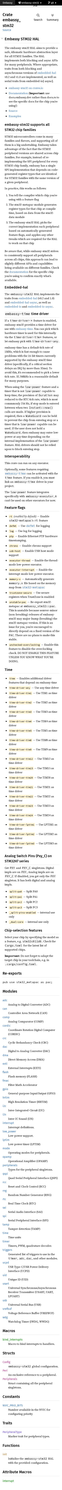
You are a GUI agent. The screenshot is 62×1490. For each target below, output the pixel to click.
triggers (7, 1250)
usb (5, 1300)
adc (5, 1000)
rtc (4, 1199)
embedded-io (13, 306)
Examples (15, 116)
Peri (5, 1370)
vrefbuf (7, 1308)
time (5, 1233)
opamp (7, 1156)
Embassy (7, 2)
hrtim (6, 1097)
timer (6, 1241)
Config (6, 1362)
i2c (4, 1106)
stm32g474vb (13, 8)
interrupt (8, 1123)
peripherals (10, 1165)
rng (5, 1190)
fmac (6, 1080)
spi (4, 1216)
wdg (5, 1317)
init (5, 1454)
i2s (4, 1114)
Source (7, 30)
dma (5, 1055)
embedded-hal (46, 73)
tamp (6, 1224)
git (53, 2)
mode (6, 1148)
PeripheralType (12, 1432)
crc (4, 1038)
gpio (5, 1089)
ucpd (6, 1262)
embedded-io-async (40, 306)
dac (5, 1046)
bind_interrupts (12, 1339)
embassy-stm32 (30, 2)
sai (4, 1207)
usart (6, 1283)
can (5, 1008)
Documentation (18, 93)
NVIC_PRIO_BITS (13, 1405)
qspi (5, 1173)
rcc (4, 1182)
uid (5, 1275)
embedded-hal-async (23, 302)
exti (5, 1063)
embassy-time (24, 329)
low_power (9, 1131)
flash (5, 1072)
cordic (7, 1025)
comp (6, 1017)
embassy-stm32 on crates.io (26, 88)
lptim (6, 1140)
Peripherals (10, 1379)
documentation (18, 272)
